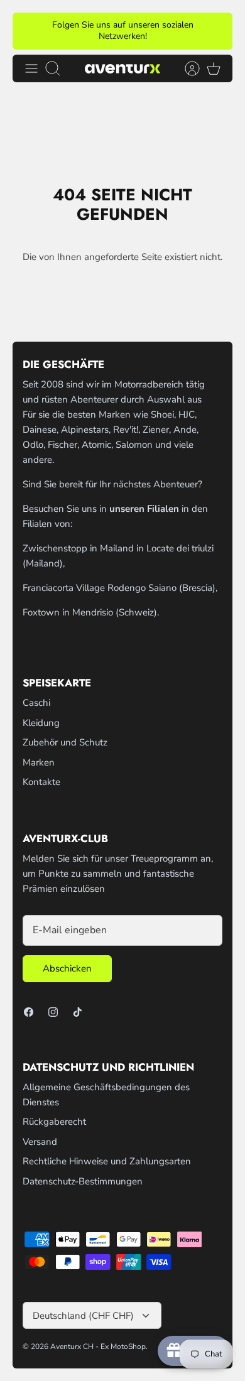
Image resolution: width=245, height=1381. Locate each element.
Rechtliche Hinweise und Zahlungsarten (107, 1161)
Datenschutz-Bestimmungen (83, 1181)
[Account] (186, 68)
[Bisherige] (29, 30)
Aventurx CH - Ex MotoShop (98, 1346)
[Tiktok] (77, 1012)
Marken (39, 762)
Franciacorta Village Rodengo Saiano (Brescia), (120, 588)
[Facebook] (28, 1012)
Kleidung (41, 723)
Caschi (36, 702)
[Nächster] (215, 30)
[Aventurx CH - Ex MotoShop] (122, 68)
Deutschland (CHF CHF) (83, 1315)
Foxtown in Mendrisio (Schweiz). (91, 612)
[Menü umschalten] (31, 68)
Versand (40, 1141)
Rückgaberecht (54, 1121)
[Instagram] (53, 1012)
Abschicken (67, 968)
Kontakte (41, 782)
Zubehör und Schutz (65, 742)
